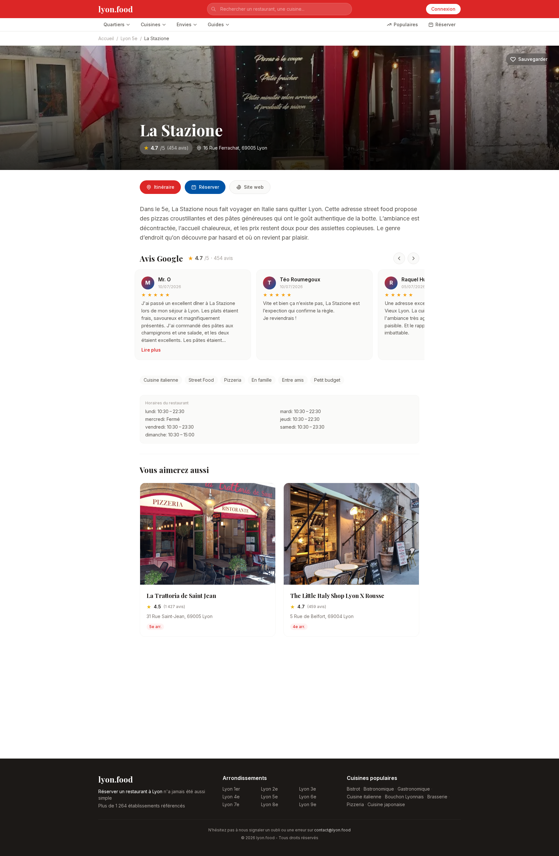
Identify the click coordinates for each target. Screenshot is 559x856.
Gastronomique (414, 789)
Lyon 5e (129, 38)
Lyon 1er (231, 789)
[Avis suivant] (413, 258)
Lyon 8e (269, 804)
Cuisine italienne (161, 380)
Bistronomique (379, 789)
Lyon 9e (307, 804)
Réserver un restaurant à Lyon (130, 791)
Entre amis (293, 380)
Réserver (445, 24)
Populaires (406, 24)
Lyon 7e (231, 804)
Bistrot (353, 789)
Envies (184, 24)
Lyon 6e (307, 796)
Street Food (201, 380)
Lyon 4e (231, 796)
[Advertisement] (279, 703)
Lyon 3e (307, 789)
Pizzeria (232, 380)
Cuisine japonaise (386, 804)
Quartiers (114, 24)
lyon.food (115, 9)
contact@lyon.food (332, 830)
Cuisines (150, 24)
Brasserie (437, 796)
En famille (262, 380)
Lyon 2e (269, 789)
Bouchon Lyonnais (404, 796)
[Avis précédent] (399, 258)
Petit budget (327, 380)
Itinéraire (164, 187)
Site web (254, 187)
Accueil (106, 38)
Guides (216, 24)
